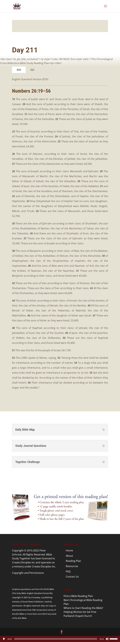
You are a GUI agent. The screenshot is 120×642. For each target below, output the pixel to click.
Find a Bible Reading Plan (78, 596)
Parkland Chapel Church (78, 616)
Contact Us (72, 576)
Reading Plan (73, 561)
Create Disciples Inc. (44, 566)
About (69, 555)
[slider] (114, 638)
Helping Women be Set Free (80, 612)
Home (69, 550)
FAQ (68, 571)
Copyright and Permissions (28, 573)
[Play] (4, 638)
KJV (32, 69)
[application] (60, 639)
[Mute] (107, 638)
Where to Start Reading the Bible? (83, 608)
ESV (19, 69)
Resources (72, 566)
